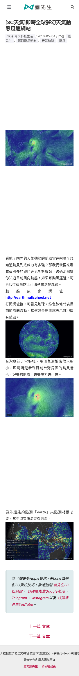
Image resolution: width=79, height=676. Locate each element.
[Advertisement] (39, 85)
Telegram (19, 598)
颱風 (62, 40)
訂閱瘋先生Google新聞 (46, 591)
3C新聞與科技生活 (20, 36)
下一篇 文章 (39, 636)
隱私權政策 (48, 666)
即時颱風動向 (27, 40)
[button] (73, 7)
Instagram (40, 598)
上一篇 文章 (39, 627)
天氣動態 (48, 40)
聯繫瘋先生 (30, 666)
